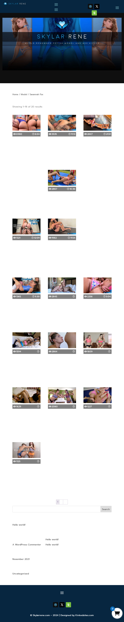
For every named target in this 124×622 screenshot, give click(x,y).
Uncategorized (20, 573)
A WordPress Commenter (26, 544)
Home (15, 94)
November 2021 (21, 559)
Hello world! (18, 525)
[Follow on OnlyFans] (94, 12)
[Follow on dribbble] (90, 6)
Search (106, 509)
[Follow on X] (96, 6)
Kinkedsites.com (84, 615)
